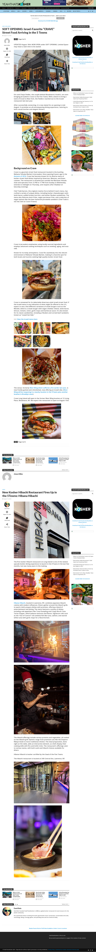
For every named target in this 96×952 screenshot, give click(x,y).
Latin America (39, 11)
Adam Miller (7, 45)
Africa (13, 11)
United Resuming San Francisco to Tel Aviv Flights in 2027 (64, 459)
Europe (24, 11)
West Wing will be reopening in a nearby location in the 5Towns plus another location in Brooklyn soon (41, 392)
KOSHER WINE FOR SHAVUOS (82, 115)
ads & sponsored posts (59, 938)
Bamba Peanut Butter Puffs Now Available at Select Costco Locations (48, 928)
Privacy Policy (51, 949)
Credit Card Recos (40, 8)
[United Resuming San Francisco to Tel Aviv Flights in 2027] (53, 460)
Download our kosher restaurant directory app (67, 949)
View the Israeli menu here (27, 319)
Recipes (69, 11)
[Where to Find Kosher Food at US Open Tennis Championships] (7, 460)
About (3, 8)
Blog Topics (76, 11)
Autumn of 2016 (20, 176)
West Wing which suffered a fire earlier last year (48, 388)
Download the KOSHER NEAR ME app (48, 21)
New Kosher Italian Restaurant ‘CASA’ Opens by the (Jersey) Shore (40, 460)
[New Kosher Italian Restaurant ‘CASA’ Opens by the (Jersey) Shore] (30, 460)
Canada (55, 11)
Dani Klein (7, 508)
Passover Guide (31, 8)
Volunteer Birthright (65, 8)
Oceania (48, 11)
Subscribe (24, 8)
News (9, 26)
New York (4, 26)
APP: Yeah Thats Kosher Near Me (53, 8)
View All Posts (65, 469)
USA (61, 11)
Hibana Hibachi (19, 603)
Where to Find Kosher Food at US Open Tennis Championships (17, 460)
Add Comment (17, 463)
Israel (31, 11)
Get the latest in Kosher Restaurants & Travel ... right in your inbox (48, 15)
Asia (18, 11)
